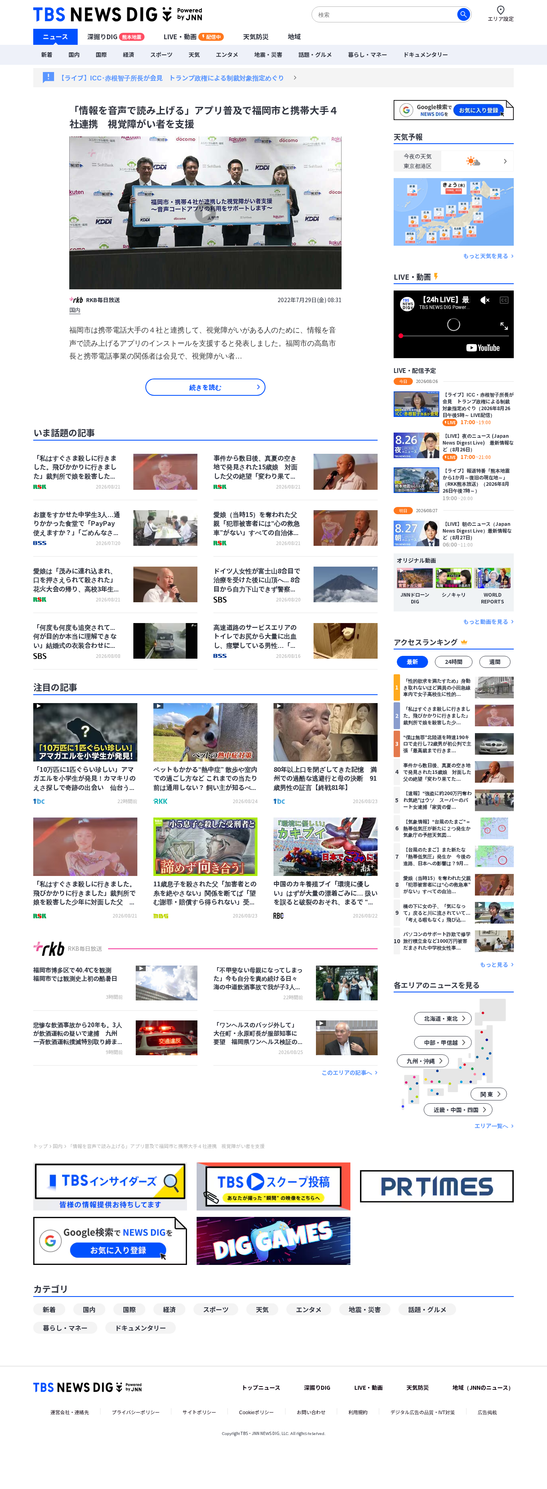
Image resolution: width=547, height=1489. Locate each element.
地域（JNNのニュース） (483, 1387)
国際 (101, 54)
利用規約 (358, 1412)
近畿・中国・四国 (456, 1110)
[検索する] (463, 14)
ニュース (55, 36)
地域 (294, 36)
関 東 (487, 1094)
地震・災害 (268, 54)
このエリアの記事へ (347, 1072)
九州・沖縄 (421, 1061)
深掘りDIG (114, 36)
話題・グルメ (315, 54)
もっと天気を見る (485, 256)
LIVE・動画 (192, 36)
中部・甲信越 (441, 1042)
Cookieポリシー (256, 1412)
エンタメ (227, 54)
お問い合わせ (311, 1412)
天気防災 (256, 36)
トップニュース (260, 1387)
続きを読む (205, 387)
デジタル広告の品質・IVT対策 (422, 1412)
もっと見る (494, 964)
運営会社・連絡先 (69, 1412)
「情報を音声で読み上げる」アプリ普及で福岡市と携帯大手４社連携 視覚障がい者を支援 (166, 1146)
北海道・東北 (441, 1018)
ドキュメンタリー (425, 54)
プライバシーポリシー (136, 1412)
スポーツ (161, 54)
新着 (46, 54)
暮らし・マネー (367, 54)
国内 (74, 54)
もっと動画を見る (485, 621)
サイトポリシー (199, 1412)
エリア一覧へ (491, 1126)
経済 (128, 54)
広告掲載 (487, 1412)
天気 (194, 54)
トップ (40, 1146)
